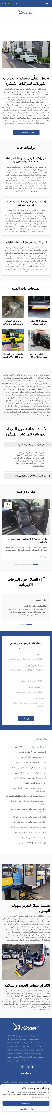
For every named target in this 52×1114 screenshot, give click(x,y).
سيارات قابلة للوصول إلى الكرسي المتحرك (30, 757)
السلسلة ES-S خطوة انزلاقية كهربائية (39, 322)
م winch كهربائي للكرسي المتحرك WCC (13, 322)
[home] (26, 12)
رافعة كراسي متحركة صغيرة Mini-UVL (39, 355)
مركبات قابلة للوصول (23, 773)
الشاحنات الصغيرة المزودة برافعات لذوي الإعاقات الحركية (28, 802)
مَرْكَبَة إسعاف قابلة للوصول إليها (34, 837)
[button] (35, 564)
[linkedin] (22, 1067)
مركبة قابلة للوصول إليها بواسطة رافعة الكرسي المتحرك (28, 810)
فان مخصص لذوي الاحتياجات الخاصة (32, 752)
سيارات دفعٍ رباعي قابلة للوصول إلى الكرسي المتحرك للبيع (29, 789)
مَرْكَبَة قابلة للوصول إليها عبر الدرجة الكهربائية (29, 817)
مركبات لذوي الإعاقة (16, 747)
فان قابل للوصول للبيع (38, 747)
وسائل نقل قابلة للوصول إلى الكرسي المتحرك (28, 767)
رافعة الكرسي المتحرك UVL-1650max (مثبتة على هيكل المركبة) (13, 356)
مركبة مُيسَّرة (41, 773)
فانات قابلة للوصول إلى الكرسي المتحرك (30, 762)
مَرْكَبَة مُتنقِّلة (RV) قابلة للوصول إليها (32, 843)
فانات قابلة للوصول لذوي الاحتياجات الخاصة (30, 778)
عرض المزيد (43, 556)
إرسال (26, 718)
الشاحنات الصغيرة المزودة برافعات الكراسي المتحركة (26, 796)
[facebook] (33, 1067)
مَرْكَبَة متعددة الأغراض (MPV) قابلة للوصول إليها (28, 827)
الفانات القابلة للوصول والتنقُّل (35, 783)
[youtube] (29, 1067)
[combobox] (39, 670)
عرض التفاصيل (39, 307)
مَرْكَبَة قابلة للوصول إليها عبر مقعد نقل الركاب (29, 822)
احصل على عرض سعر (26, 132)
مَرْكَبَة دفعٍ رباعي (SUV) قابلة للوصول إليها (30, 832)
